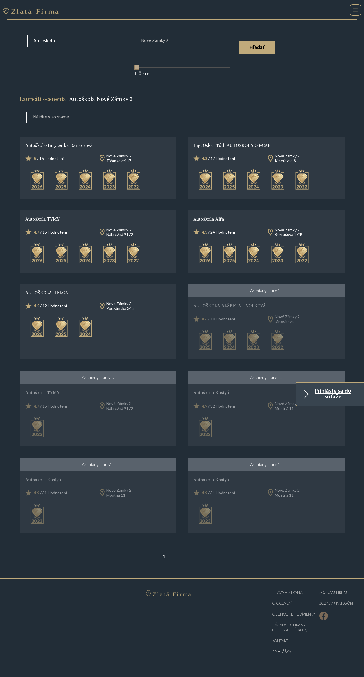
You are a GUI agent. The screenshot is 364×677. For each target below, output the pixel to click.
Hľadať (256, 47)
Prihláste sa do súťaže (333, 394)
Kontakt (280, 641)
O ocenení (282, 603)
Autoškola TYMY (42, 219)
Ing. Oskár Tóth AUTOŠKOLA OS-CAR (232, 145)
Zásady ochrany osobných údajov (290, 627)
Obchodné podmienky (293, 614)
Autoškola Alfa (208, 219)
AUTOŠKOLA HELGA (46, 292)
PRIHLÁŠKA (281, 652)
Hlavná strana (287, 592)
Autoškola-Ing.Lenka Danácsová (59, 145)
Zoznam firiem (333, 592)
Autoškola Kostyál (212, 392)
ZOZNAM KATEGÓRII (336, 603)
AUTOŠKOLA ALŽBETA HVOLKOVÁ (229, 306)
